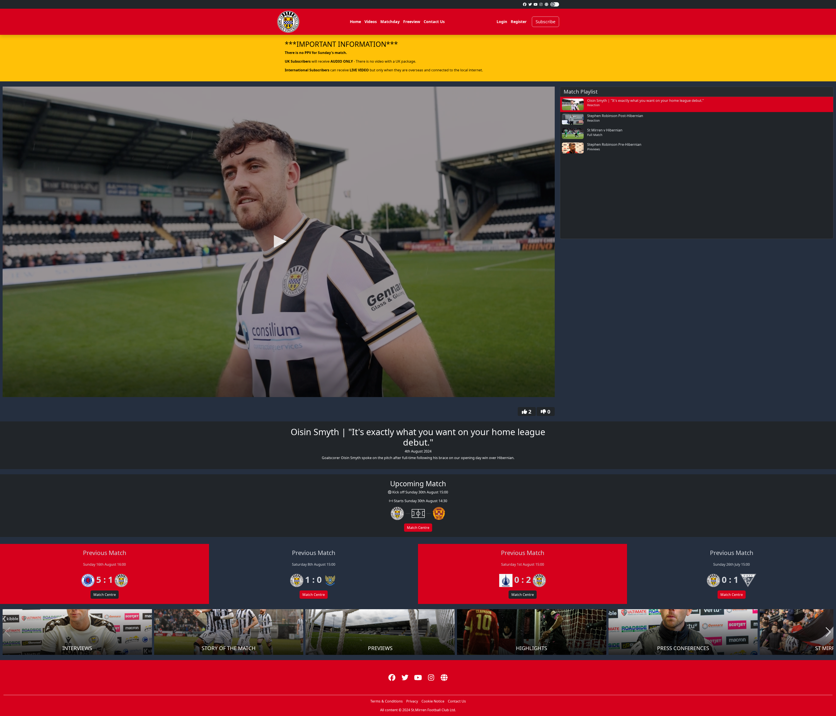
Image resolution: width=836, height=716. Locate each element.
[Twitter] (530, 4)
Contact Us (434, 21)
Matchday (390, 21)
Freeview (411, 21)
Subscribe (545, 22)
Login (502, 21)
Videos (370, 21)
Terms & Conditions (386, 701)
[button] (278, 241)
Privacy (412, 701)
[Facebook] (524, 4)
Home (355, 21)
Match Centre (418, 527)
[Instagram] (541, 4)
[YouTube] (535, 4)
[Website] (546, 4)
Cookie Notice (432, 701)
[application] (279, 242)
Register (519, 21)
